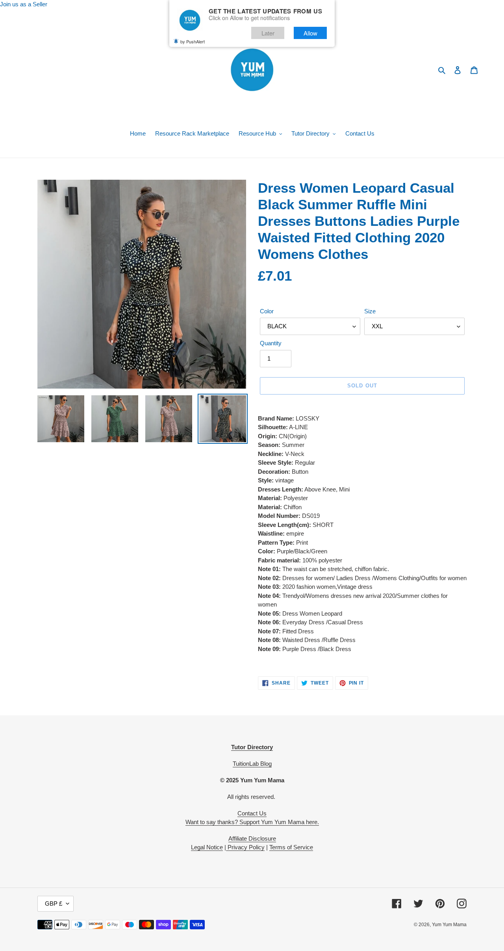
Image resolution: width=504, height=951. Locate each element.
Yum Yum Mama (449, 924)
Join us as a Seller (23, 4)
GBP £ (53, 903)
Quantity (271, 343)
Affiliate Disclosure (252, 838)
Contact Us (252, 813)
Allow (310, 33)
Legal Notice (207, 847)
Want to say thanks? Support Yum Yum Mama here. (252, 822)
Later (267, 33)
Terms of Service (291, 847)
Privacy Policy (245, 847)
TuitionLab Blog (252, 763)
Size (370, 311)
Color (267, 311)
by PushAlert (192, 41)
